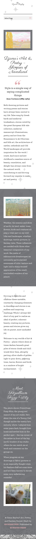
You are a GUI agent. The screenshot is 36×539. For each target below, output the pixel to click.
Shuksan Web (11, 524)
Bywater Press (18, 528)
